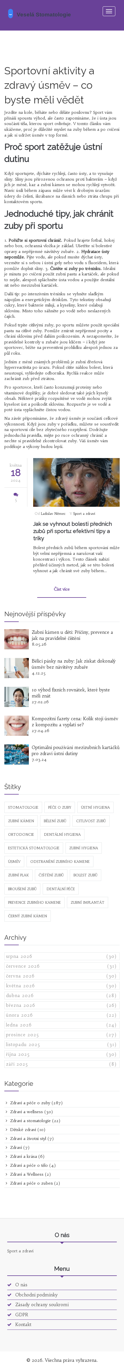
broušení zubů (22, 889)
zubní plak (18, 875)
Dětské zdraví (27, 1129)
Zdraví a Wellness (30, 1174)
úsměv (14, 861)
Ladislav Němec (53, 513)
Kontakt (22, 1324)
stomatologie (23, 807)
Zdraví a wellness (31, 1111)
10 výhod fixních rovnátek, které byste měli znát (71, 693)
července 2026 (61, 966)
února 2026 (61, 1015)
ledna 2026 (61, 1025)
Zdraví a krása (26, 1156)
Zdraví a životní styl (31, 1138)
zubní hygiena (83, 848)
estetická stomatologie (33, 848)
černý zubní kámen (27, 916)
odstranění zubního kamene (60, 861)
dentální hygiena (62, 834)
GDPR (21, 1314)
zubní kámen (21, 821)
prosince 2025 (61, 1034)
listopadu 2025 (61, 1044)
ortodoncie (21, 834)
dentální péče (60, 889)
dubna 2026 (61, 995)
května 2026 (61, 985)
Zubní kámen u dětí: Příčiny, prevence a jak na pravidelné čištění (72, 635)
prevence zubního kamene (34, 902)
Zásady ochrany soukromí (41, 1304)
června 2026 (61, 976)
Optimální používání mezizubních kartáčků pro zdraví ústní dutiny (76, 750)
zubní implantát (87, 902)
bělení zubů (55, 821)
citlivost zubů (91, 821)
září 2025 (61, 1064)
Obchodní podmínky (36, 1295)
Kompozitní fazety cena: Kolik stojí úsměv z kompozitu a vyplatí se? (75, 721)
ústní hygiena (95, 807)
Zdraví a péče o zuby (36, 1102)
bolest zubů (85, 875)
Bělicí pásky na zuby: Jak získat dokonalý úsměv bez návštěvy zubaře (74, 664)
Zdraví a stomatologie (34, 1120)
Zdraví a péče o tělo (32, 1165)
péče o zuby (59, 807)
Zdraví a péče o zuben (34, 1183)
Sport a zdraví (84, 513)
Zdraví (19, 1147)
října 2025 (61, 1054)
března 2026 (61, 1005)
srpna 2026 (61, 956)
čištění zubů (51, 875)
